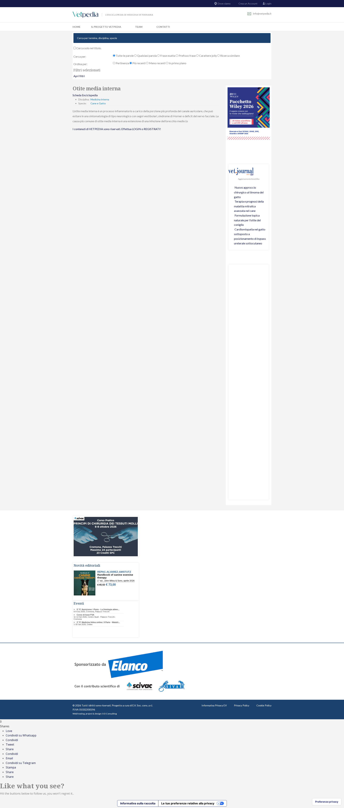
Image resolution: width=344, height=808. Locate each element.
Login (268, 3)
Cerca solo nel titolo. (88, 48)
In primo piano (177, 63)
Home (76, 26)
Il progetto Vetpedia (106, 26)
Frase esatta (167, 55)
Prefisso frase (187, 55)
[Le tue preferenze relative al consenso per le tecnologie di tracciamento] (326, 801)
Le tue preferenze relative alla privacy (187, 803)
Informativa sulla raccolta (137, 803)
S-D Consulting (109, 713)
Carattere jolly (208, 55)
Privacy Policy (241, 705)
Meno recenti (156, 63)
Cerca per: (79, 56)
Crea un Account (247, 3)
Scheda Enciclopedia (85, 95)
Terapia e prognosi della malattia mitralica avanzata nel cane (249, 206)
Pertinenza (122, 63)
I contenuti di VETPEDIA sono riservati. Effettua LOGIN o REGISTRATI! (117, 129)
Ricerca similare (230, 55)
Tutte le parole (124, 55)
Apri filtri (79, 76)
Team (138, 26)
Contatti (163, 26)
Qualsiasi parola (147, 55)
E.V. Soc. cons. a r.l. (142, 705)
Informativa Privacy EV (214, 705)
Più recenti (138, 63)
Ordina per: (80, 64)
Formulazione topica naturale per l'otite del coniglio (247, 220)
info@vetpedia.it (262, 13)
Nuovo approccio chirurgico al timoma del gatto (249, 192)
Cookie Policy (263, 705)
